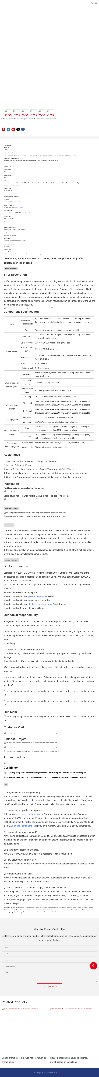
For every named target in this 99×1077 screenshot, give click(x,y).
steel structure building (32, 814)
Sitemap (62, 1073)
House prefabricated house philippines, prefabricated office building (69, 1060)
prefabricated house (37, 596)
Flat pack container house (24, 826)
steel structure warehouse (40, 604)
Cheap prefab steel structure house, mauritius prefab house (24, 1060)
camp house (18, 207)
